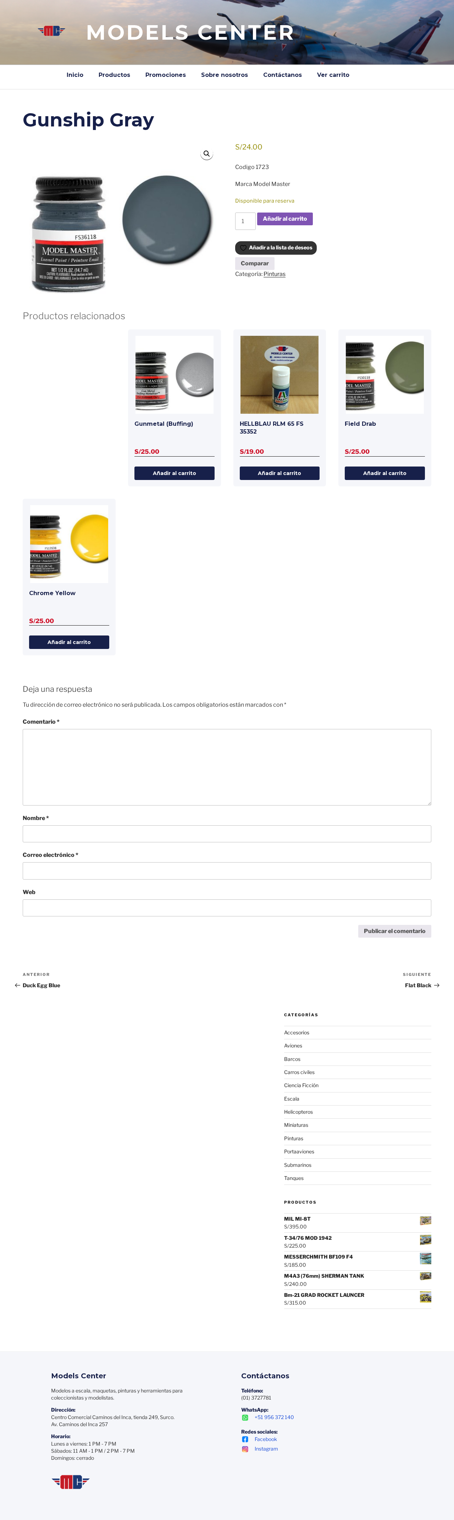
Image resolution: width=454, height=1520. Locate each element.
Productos (114, 75)
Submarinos (297, 1165)
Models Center (190, 32)
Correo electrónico (50, 855)
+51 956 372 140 (274, 1417)
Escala (291, 1099)
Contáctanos (282, 75)
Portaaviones (299, 1151)
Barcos (292, 1059)
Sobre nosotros (224, 75)
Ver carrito (333, 75)
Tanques (294, 1178)
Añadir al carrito (285, 218)
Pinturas (275, 274)
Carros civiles (299, 1072)
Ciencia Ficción (301, 1085)
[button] (206, 153)
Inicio (75, 75)
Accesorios (296, 1032)
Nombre (36, 818)
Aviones (293, 1045)
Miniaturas (296, 1125)
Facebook (266, 1439)
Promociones (165, 75)
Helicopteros (298, 1112)
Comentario (41, 721)
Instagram (266, 1449)
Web (29, 892)
